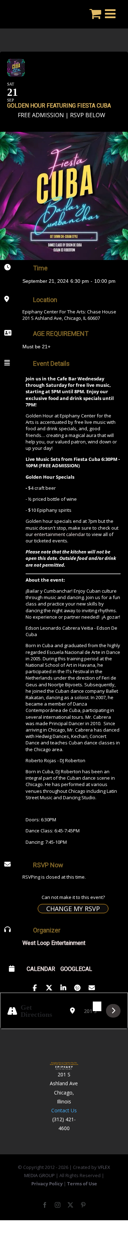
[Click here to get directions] (113, 1011)
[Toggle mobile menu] (111, 13)
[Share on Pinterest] (77, 986)
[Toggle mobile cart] (95, 13)
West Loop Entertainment (53, 943)
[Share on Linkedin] (63, 986)
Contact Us (64, 1110)
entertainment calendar (59, 534)
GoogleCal (76, 969)
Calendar (41, 969)
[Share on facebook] (34, 986)
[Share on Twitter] (49, 986)
